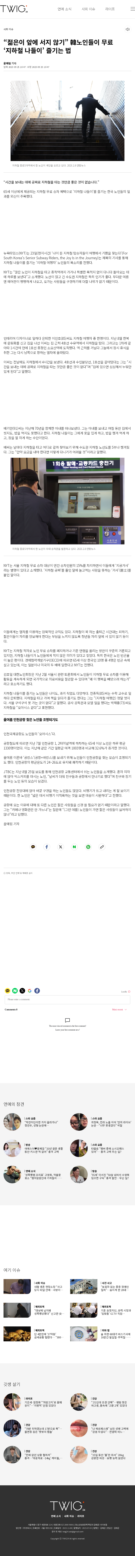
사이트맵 (103, 1524)
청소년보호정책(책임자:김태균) (87, 1524)
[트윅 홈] (14, 9)
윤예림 (7, 63)
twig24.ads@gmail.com (73, 1531)
